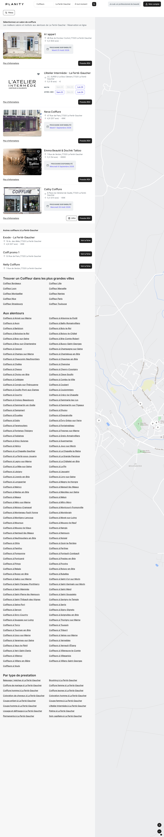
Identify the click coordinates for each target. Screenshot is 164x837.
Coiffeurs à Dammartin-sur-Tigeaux (66, 405)
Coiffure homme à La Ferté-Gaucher (20, 690)
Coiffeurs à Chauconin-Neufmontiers (21, 359)
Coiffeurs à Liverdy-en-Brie (16, 476)
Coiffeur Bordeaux (12, 283)
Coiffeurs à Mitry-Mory (60, 502)
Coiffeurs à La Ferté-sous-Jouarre (20, 456)
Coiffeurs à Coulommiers (61, 389)
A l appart (50, 34)
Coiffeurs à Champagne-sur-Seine (66, 349)
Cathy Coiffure (53, 189)
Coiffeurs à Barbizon (13, 328)
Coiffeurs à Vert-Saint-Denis (17, 650)
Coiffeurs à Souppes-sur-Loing (18, 620)
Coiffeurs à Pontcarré (13, 558)
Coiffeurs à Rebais (12, 568)
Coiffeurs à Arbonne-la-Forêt (63, 318)
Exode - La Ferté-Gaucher (19, 237)
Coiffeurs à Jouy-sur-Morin (62, 446)
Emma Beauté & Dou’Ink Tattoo (62, 150)
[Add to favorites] (38, 35)
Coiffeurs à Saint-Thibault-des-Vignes (21, 599)
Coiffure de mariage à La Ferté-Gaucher (22, 685)
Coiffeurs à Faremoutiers (15, 425)
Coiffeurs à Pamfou (12, 548)
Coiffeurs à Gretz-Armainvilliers (64, 435)
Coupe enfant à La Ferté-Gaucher (19, 700)
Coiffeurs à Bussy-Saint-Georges (65, 343)
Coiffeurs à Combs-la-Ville (62, 379)
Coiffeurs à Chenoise (59, 364)
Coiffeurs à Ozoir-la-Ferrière (62, 543)
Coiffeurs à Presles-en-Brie (62, 558)
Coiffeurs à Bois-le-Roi (60, 328)
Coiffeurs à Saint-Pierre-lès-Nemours (21, 594)
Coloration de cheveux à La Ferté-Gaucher (23, 695)
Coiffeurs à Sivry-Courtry (15, 614)
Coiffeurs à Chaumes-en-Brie (63, 359)
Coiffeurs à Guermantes (61, 441)
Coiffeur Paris (56, 298)
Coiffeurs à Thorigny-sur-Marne (64, 620)
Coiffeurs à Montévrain (60, 512)
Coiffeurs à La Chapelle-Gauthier (19, 451)
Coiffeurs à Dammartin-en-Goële (19, 405)
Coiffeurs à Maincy (12, 487)
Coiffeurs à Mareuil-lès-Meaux (64, 487)
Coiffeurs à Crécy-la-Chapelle (63, 395)
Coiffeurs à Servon (12, 609)
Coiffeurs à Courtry (12, 395)
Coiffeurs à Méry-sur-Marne (16, 502)
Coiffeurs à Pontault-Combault (64, 553)
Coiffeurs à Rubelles (59, 574)
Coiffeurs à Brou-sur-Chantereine (19, 343)
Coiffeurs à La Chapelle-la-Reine (65, 451)
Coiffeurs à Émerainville (60, 415)
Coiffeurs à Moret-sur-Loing (63, 517)
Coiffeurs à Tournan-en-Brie (17, 630)
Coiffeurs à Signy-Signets (61, 609)
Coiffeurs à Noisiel (58, 538)
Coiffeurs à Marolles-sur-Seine (64, 492)
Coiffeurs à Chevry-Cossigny (63, 369)
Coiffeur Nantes (57, 293)
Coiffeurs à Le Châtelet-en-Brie (64, 461)
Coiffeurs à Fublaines (13, 435)
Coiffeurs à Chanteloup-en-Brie (64, 354)
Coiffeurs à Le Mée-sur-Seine (17, 466)
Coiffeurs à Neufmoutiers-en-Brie (19, 538)
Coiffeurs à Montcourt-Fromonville (66, 507)
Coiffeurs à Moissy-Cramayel (17, 507)
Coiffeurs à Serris (57, 604)
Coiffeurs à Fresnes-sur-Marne (64, 430)
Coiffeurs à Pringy (12, 563)
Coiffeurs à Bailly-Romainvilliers (64, 323)
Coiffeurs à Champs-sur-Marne (18, 354)
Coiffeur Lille (55, 283)
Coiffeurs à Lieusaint (59, 471)
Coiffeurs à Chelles (12, 364)
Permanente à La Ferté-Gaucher (18, 716)
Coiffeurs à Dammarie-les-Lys (63, 400)
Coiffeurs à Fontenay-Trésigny (18, 430)
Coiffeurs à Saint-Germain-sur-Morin (67, 584)
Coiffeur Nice (9, 298)
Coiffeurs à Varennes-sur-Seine (18, 640)
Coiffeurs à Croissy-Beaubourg (18, 400)
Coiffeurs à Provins (58, 563)
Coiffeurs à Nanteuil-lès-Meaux (18, 533)
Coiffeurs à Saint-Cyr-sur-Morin (64, 579)
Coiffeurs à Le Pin (57, 466)
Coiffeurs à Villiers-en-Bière (16, 661)
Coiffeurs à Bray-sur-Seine (16, 338)
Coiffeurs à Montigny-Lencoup (18, 517)
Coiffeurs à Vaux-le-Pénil (15, 645)
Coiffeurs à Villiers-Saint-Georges (65, 661)
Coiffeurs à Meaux (12, 497)
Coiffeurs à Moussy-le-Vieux (17, 528)
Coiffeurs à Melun (57, 497)
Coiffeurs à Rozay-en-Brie (15, 574)
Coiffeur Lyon (9, 288)
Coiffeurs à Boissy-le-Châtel (63, 333)
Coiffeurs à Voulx (11, 666)
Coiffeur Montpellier (13, 293)
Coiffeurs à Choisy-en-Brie (16, 374)
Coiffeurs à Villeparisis (60, 655)
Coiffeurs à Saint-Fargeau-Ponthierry (21, 584)
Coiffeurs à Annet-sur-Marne (17, 318)
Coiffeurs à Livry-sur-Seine (62, 476)
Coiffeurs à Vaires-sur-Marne (63, 635)
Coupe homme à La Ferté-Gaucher (20, 706)
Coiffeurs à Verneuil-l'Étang (62, 645)
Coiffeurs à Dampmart (14, 410)
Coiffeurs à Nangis (58, 528)
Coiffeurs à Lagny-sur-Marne (17, 461)
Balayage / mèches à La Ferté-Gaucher (22, 680)
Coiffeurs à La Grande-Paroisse (64, 456)
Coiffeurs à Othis (11, 543)
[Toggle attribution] (161, 834)
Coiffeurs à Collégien (13, 379)
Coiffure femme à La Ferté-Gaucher (66, 685)
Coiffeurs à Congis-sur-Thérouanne (20, 384)
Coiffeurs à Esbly (11, 420)
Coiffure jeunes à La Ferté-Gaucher (66, 690)
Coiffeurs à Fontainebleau (61, 425)
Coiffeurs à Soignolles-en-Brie (64, 614)
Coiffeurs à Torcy (11, 625)
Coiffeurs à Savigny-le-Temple (64, 599)
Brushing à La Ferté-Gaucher (63, 680)
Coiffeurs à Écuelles (13, 415)
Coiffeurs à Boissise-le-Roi (16, 333)
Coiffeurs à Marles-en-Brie (16, 492)
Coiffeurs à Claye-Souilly (61, 374)
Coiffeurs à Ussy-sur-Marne (16, 635)
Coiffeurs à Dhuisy (58, 410)
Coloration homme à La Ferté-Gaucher (67, 695)
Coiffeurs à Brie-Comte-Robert (64, 338)
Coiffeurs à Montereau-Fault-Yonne (20, 512)
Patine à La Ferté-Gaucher (61, 711)
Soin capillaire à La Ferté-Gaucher (65, 716)
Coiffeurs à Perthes (58, 548)
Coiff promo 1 (11, 252)
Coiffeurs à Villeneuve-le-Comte (65, 650)
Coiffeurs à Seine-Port (14, 604)
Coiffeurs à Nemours (59, 533)
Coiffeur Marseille (57, 288)
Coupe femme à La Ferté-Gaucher (65, 700)
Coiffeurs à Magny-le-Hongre (63, 482)
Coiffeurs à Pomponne (14, 553)
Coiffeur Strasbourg (13, 304)
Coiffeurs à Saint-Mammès (16, 589)
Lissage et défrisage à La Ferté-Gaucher (22, 711)
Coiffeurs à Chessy (12, 369)
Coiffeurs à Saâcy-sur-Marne (17, 579)
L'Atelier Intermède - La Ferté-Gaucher (67, 73)
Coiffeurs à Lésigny (12, 471)
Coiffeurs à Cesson (12, 349)
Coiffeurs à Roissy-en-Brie (62, 568)
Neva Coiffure (52, 111)
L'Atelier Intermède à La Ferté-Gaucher (67, 706)
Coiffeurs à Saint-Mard (60, 589)
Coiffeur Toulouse (58, 304)
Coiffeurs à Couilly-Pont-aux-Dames (21, 389)
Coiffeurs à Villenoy (12, 655)
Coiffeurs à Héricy (12, 446)
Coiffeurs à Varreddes (59, 640)
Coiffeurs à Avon (11, 323)
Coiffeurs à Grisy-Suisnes (15, 441)
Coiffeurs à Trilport (58, 630)
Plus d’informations (11, 63)
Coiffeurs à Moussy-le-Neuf (62, 522)
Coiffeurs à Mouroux (13, 522)
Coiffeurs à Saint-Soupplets (62, 594)
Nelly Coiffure (11, 264)
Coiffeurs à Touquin (59, 625)
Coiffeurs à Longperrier (14, 482)
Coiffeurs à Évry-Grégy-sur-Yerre (65, 420)
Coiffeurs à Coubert (59, 384)
